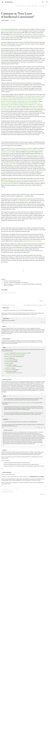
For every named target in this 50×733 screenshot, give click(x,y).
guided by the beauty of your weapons (32, 241)
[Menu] (2, 2)
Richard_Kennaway (6, 338)
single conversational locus (31, 259)
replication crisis (14, 148)
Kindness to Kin (19, 372)
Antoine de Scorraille (6, 472)
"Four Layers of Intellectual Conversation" (12, 31)
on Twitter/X (7, 360)
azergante (4, 450)
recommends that (17, 249)
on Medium (7, 363)
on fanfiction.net (8, 368)
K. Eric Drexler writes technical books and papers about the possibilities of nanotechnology (23, 97)
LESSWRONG (9, 2)
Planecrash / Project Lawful (10, 356)
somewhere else (33, 314)
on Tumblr (7, 365)
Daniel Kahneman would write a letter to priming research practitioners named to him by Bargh (22, 181)
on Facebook (7, 361)
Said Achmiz (5, 419)
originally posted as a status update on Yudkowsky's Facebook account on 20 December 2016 (22, 35)
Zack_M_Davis (5, 20)
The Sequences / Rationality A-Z (21, 353)
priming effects (29, 148)
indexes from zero (5, 46)
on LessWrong (7, 353)
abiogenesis (17, 88)
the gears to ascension (6, 379)
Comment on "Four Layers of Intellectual (17, 15)
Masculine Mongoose (13, 366)
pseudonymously (12, 372)
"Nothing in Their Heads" (10, 164)
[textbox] (23, 294)
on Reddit (6, 371)
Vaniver (4, 396)
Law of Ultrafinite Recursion (22, 201)
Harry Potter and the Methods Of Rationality (13, 354)
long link (6, 313)
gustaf (4, 347)
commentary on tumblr (30, 402)
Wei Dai (4, 326)
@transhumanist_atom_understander (17, 402)
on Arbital (6, 358)
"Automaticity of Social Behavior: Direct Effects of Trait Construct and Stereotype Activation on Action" (22, 151)
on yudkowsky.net (8, 369)
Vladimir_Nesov (5, 307)
